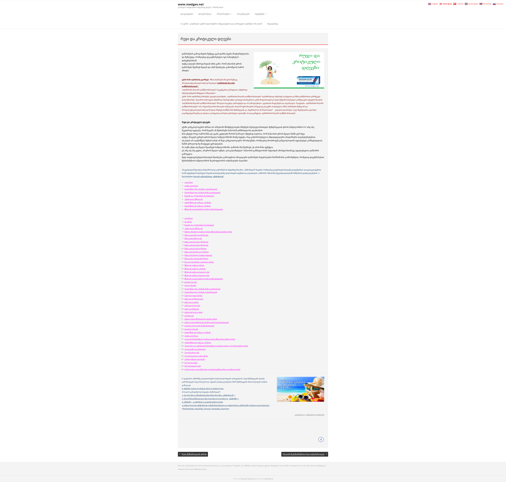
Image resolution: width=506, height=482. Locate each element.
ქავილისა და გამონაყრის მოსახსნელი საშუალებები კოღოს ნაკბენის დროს (216, 346)
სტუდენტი (259, 14)
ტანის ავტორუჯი (191, 186)
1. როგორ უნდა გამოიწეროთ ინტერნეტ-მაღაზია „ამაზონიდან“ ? (208, 395)
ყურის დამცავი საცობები (194, 359)
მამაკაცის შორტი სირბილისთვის (198, 255)
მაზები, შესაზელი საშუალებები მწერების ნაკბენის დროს (208, 232)
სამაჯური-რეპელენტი (193, 312)
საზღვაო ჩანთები (191, 309)
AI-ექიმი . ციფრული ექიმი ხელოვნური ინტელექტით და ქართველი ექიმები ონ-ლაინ (221, 23)
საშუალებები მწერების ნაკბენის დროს (200, 319)
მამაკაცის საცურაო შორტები (196, 242)
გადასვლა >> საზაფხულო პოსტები (309, 415)
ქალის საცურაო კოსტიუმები (196, 356)
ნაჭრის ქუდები (190, 282)
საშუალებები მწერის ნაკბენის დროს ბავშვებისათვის (206, 322)
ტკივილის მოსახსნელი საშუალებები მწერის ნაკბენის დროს (209, 339)
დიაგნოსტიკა (204, 14)
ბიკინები (188, 222)
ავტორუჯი (188, 182)
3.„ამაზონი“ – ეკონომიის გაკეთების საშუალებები (202, 402)
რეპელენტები (190, 285)
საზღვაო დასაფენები (193, 295)
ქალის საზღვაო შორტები (195, 349)
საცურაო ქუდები (191, 329)
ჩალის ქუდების (190, 363)
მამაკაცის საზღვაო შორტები (196, 235)
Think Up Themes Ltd (248, 479)
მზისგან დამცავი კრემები (195, 269)
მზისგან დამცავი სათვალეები (196, 272)
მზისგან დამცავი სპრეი (194, 265)
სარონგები (189, 316)
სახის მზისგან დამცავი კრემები (197, 206)
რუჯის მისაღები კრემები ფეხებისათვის (200, 189)
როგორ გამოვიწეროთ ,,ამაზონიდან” (208, 176)
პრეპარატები (223, 14)
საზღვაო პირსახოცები (193, 299)
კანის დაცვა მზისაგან (193, 199)
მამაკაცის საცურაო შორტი (195, 248)
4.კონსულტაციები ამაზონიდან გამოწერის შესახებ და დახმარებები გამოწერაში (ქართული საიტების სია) (225, 405)
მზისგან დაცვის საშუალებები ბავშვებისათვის (203, 279)
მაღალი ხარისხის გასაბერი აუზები (199, 262)
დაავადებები (187, 14)
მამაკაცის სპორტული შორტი (196, 252)
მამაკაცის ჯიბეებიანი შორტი (196, 258)
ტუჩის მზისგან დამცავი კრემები (197, 202)
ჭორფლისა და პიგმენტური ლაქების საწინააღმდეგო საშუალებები (212, 369)
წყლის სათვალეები (192, 366)
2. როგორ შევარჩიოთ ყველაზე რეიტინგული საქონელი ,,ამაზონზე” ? (210, 398)
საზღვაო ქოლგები (192, 305)
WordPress (269, 479)
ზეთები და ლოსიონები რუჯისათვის (199, 196)
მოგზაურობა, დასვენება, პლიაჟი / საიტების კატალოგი (206, 409)
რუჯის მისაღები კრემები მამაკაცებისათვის (202, 192)
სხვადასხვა (272, 23)
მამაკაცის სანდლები (193, 238)
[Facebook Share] (320, 439)
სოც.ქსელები (243, 14)
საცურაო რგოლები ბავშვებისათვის (199, 326)
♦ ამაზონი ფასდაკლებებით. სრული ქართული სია (203, 388)
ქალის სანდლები (191, 352)
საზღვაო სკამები (191, 302)
